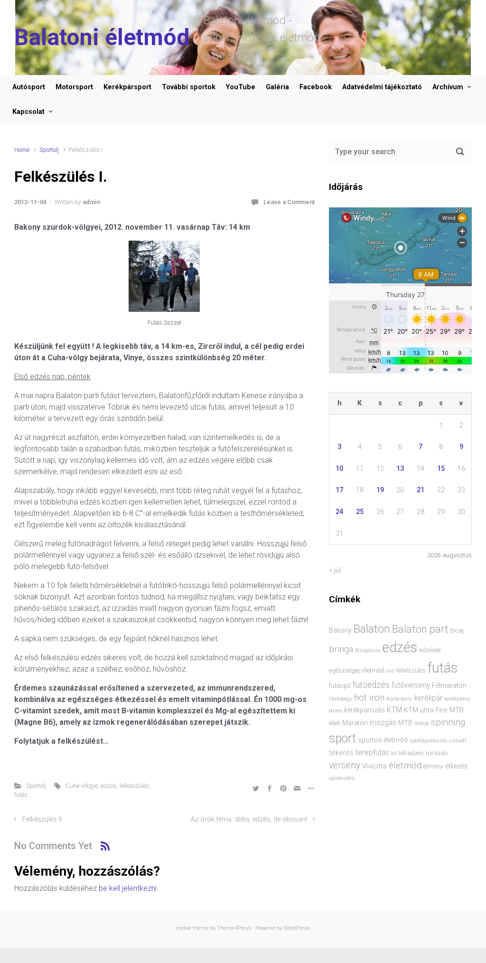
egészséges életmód (356, 670)
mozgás (383, 723)
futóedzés (371, 685)
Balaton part (420, 629)
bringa (341, 649)
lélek (334, 723)
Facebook (315, 87)
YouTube (240, 87)
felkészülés (134, 785)
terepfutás (372, 752)
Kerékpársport (127, 87)
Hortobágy (340, 699)
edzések (430, 650)
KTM (394, 709)
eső (390, 671)
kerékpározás (364, 710)
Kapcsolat (28, 112)
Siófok (421, 723)
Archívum (447, 87)
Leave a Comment (289, 202)
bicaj (457, 630)
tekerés (341, 752)
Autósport (28, 87)
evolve (184, 928)
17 (339, 490)
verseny (344, 765)
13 (400, 469)
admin (91, 202)
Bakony (340, 630)
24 (339, 512)
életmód (405, 765)
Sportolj (49, 149)
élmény (433, 766)
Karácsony (399, 698)
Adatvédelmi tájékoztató (382, 87)
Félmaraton (449, 686)
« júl (335, 570)
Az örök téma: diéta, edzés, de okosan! (249, 819)
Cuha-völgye (81, 785)
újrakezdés (342, 778)
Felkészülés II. (42, 819)
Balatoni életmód (101, 37)
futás (21, 794)
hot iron (369, 697)
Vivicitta (374, 766)
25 (360, 512)
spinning (448, 722)
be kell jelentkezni (128, 888)
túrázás (437, 753)
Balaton (372, 629)
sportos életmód (383, 740)
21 (420, 490)
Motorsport (74, 87)
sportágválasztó (428, 741)
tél (394, 753)
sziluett (458, 740)
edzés (109, 785)
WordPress (297, 928)
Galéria (277, 87)
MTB (405, 723)
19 (380, 490)
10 (339, 469)
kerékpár (428, 698)
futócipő (340, 685)
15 (441, 469)
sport (342, 738)
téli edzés (411, 753)
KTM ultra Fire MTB (434, 710)
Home (21, 149)
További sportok (188, 87)
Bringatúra (367, 650)
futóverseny (411, 685)
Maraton (355, 723)
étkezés (456, 766)
